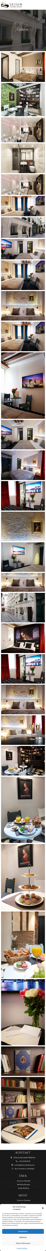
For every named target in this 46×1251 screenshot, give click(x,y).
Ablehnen (23, 1237)
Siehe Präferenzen (23, 1243)
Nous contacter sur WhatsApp (24, 1169)
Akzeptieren (23, 1231)
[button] (43, 1208)
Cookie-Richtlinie (22, 1248)
